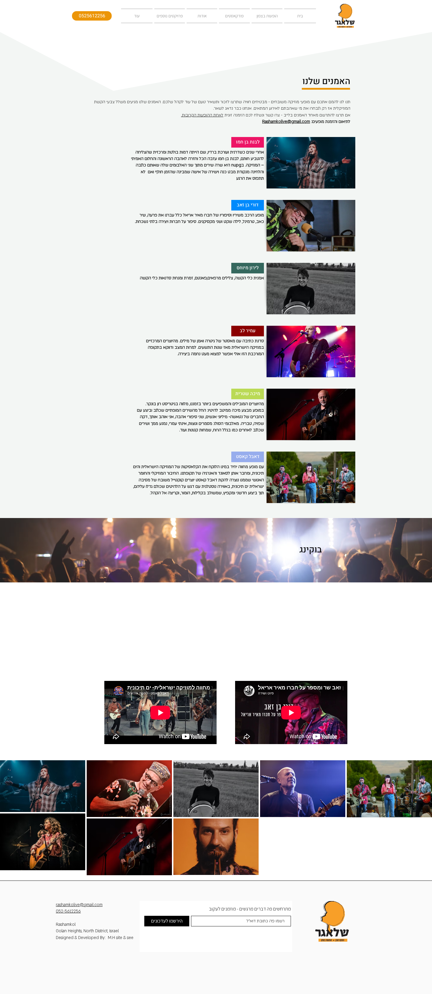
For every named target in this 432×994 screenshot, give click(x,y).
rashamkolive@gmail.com (79, 905)
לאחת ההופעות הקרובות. (202, 115)
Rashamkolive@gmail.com (286, 121)
